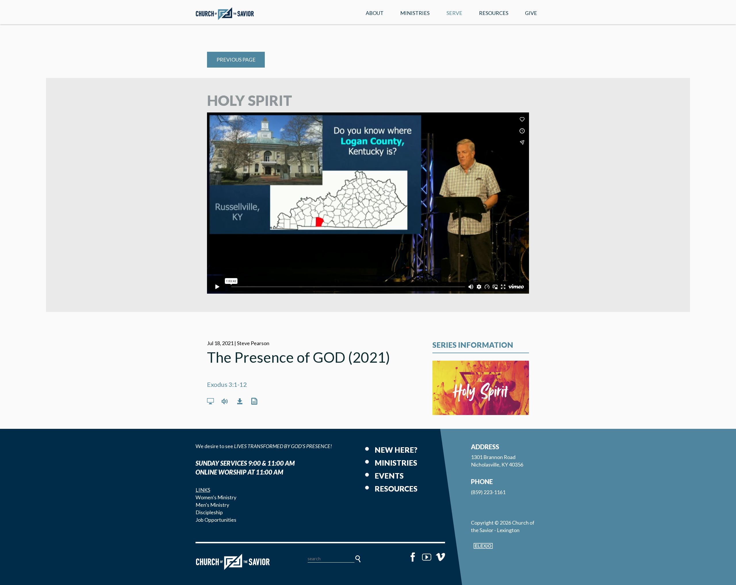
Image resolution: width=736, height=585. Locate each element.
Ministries (415, 13)
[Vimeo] (440, 557)
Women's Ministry (215, 497)
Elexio (483, 546)
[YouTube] (426, 557)
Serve (454, 13)
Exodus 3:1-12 (227, 384)
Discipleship (209, 512)
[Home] (232, 561)
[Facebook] (412, 557)
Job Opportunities (215, 520)
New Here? (396, 449)
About (375, 13)
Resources (493, 13)
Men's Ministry (212, 505)
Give (531, 13)
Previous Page (236, 59)
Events (389, 475)
